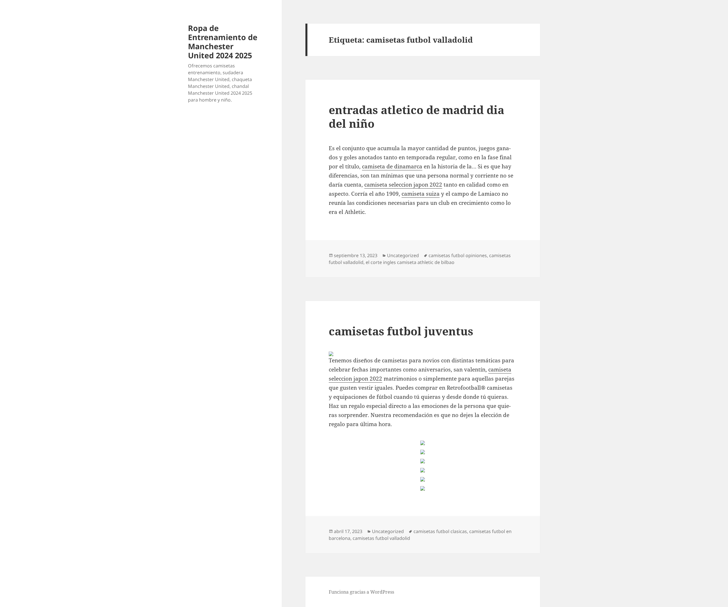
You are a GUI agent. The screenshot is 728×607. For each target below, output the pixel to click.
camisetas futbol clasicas (440, 531)
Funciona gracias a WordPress (361, 592)
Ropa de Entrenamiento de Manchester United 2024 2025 (222, 42)
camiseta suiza (421, 193)
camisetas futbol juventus (401, 330)
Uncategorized (403, 255)
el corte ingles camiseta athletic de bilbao (410, 262)
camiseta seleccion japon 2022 (403, 184)
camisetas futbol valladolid (381, 538)
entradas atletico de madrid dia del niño (416, 116)
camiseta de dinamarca (392, 166)
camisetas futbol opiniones (458, 255)
